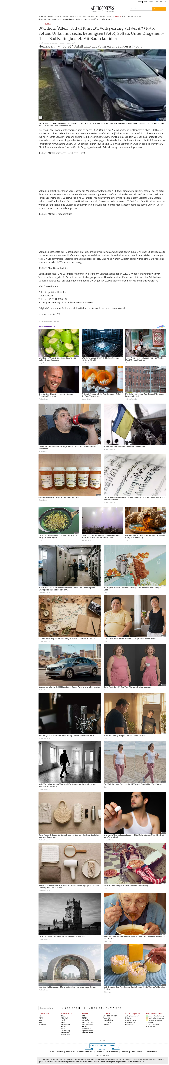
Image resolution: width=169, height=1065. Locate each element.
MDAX (41, 1018)
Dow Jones (42, 1024)
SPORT (79, 16)
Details (130, 1062)
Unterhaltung (65, 1031)
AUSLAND (110, 16)
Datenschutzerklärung (86, 1052)
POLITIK (73, 16)
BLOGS (140, 2)
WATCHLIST (163, 2)
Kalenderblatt (65, 1035)
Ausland (63, 1026)
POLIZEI (118, 16)
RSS (157, 2)
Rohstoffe (85, 1020)
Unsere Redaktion (138, 1052)
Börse (63, 1016)
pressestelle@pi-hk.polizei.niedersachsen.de (69, 302)
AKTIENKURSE (48, 16)
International (65, 1033)
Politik (63, 1020)
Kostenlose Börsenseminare (130, 1019)
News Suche (158, 9)
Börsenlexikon (46, 1008)
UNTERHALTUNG (88, 16)
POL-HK (41, 24)
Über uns (124, 1052)
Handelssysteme (88, 1022)
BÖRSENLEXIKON (148, 2)
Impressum (70, 1052)
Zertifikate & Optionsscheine (87, 1029)
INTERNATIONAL (127, 16)
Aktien (84, 1026)
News (52, 1052)
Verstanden (137, 1062)
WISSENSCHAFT (101, 16)
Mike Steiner (152, 1052)
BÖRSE (56, 16)
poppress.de (129, 1024)
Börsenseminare (87, 1033)
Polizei (63, 1028)
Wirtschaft (64, 1018)
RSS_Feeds (107, 1022)
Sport (63, 1022)
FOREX (84, 1018)
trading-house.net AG (132, 1016)
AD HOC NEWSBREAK (110, 1016)
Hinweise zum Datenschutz (107, 1052)
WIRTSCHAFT (64, 16)
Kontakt (106, 1024)
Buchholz (48, 24)
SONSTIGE (138, 16)
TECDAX (41, 1020)
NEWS (41, 16)
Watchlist (106, 1018)
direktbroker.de (130, 1022)
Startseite (57, 19)
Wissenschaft (65, 1024)
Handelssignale (87, 1024)
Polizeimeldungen (68, 19)
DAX (40, 1016)
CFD (83, 1016)
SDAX (40, 1022)
